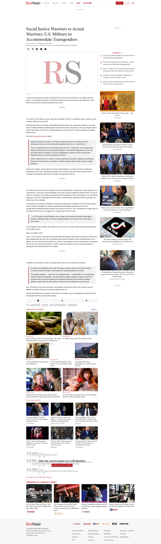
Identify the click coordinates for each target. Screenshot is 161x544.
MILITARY (44, 305)
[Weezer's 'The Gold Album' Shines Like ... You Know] (117, 101)
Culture (90, 537)
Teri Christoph (30, 423)
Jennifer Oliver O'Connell (57, 423)
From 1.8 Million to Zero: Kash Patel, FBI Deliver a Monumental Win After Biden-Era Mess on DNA (86, 419)
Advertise (107, 534)
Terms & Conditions (111, 537)
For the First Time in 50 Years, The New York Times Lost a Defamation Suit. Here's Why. (38, 506)
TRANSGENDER (72, 305)
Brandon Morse (117, 244)
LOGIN (127, 3)
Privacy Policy (109, 540)
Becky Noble (117, 212)
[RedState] (33, 3)
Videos (64, 3)
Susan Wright (32, 43)
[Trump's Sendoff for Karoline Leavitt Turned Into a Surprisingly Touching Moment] (37, 409)
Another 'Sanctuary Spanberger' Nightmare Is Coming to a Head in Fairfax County (37, 443)
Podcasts (55, 3)
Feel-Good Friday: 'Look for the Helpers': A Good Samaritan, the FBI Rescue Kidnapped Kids (61, 419)
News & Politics (93, 534)
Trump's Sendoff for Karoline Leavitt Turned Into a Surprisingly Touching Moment (36, 419)
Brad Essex (54, 447)
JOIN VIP (119, 3)
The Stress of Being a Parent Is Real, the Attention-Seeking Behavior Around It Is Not (117, 240)
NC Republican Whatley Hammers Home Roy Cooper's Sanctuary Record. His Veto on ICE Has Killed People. (117, 274)
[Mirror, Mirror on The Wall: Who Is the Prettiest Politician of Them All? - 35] (122, 493)
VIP (73, 540)
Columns (91, 540)
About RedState (78, 531)
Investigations (93, 531)
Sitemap (123, 534)
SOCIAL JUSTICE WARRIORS (57, 305)
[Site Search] (133, 3)
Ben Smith (78, 423)
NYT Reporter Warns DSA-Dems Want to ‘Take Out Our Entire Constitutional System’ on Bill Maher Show (66, 507)
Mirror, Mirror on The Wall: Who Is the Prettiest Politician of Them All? (121, 505)
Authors (46, 3)
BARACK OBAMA (35, 305)
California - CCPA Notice (127, 531)
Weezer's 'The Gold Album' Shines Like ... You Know (117, 114)
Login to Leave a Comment (62, 465)
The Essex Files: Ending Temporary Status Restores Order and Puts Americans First (62, 443)
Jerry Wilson (117, 118)
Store (71, 3)
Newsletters (124, 537)
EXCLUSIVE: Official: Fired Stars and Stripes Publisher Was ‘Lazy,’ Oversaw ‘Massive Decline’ (117, 177)
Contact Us (76, 534)
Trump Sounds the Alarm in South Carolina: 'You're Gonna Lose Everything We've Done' (86, 443)
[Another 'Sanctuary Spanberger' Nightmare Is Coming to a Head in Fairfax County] (37, 433)
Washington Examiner (40, 136)
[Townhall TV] (87, 3)
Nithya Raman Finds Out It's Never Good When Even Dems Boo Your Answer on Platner (117, 209)
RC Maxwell (117, 181)
